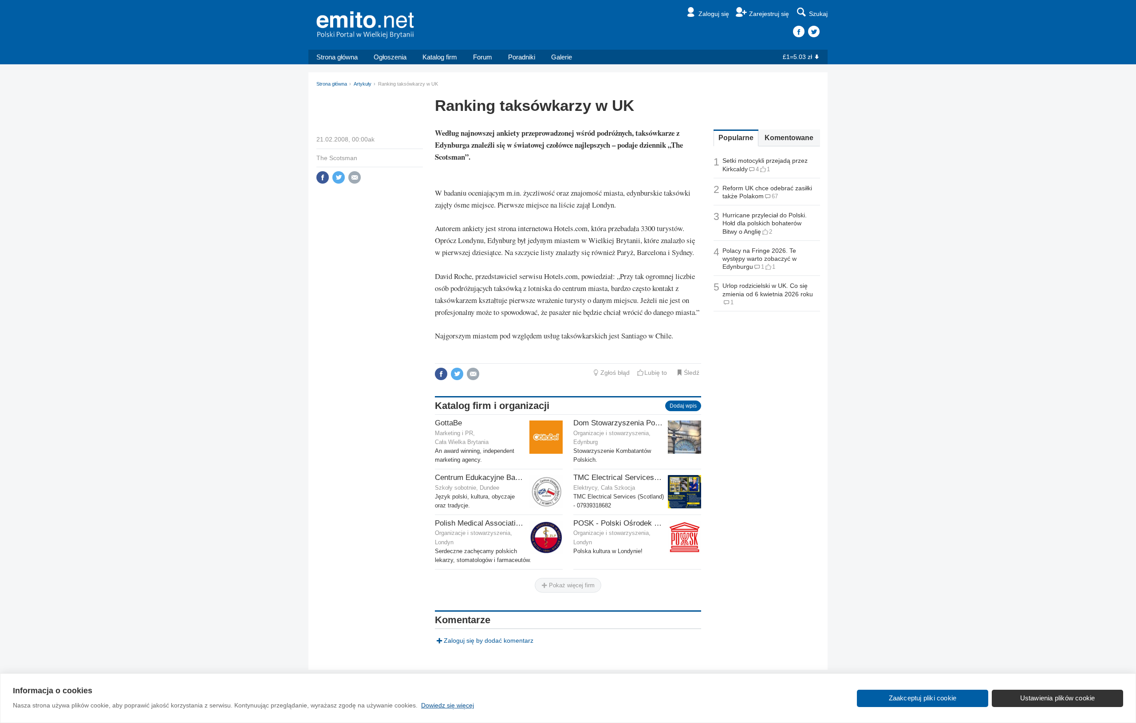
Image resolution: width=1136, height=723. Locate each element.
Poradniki (521, 57)
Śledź (691, 372)
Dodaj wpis (683, 406)
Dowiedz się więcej (447, 705)
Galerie (561, 57)
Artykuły (362, 83)
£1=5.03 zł (797, 56)
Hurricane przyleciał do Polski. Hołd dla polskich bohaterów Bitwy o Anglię (764, 223)
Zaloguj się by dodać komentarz (488, 640)
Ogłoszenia (390, 57)
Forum (482, 57)
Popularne (735, 137)
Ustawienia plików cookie (1057, 698)
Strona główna (337, 57)
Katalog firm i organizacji (492, 405)
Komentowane (789, 137)
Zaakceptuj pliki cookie (923, 698)
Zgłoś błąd (615, 372)
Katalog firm (439, 57)
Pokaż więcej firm (571, 585)
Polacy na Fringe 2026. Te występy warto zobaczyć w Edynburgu (759, 258)
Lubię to (655, 372)
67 (775, 196)
